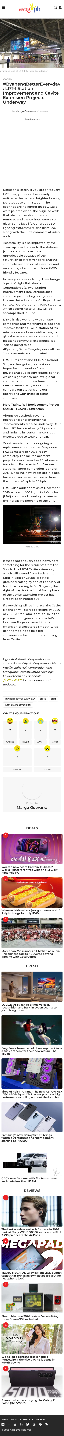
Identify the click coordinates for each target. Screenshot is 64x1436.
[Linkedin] (21, 1424)
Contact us (26, 1419)
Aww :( (40, 742)
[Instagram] (15, 1424)
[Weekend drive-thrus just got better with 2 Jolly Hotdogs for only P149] (32, 892)
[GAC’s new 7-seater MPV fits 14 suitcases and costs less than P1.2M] (32, 1160)
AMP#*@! (17, 769)
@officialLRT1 (12, 680)
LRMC (43, 699)
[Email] (2, 1424)
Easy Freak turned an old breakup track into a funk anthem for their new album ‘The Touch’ (31, 1051)
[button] (3, 7)
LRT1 (53, 699)
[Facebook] (9, 1424)
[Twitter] (27, 1424)
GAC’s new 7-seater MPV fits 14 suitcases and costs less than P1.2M (29, 1180)
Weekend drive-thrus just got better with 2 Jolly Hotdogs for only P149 (30, 912)
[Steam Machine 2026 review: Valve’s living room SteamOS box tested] (32, 1298)
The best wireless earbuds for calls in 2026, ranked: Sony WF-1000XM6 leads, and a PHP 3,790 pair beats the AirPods (31, 1232)
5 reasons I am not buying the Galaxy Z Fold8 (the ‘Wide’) (28, 1402)
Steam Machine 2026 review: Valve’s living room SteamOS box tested (29, 1318)
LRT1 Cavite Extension (18, 705)
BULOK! (25, 742)
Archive (40, 1419)
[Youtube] (34, 1424)
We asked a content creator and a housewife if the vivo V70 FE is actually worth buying (27, 1359)
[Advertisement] (32, 152)
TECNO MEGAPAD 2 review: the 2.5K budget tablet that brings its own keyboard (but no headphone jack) (31, 1275)
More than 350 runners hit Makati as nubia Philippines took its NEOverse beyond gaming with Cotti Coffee (30, 954)
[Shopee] (40, 1424)
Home (4, 1419)
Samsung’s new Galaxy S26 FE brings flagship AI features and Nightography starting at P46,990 (27, 1137)
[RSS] (46, 1424)
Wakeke (10, 742)
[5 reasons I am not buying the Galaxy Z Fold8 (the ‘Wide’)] (32, 1382)
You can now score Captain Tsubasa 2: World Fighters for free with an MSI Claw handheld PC (29, 869)
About (14, 1419)
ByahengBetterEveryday (20, 699)
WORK (7, 79)
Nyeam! (47, 769)
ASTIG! (55, 742)
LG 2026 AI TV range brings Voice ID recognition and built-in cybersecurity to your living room (29, 1007)
